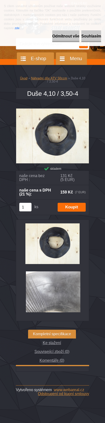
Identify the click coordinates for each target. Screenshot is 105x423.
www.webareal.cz (69, 390)
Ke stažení (52, 343)
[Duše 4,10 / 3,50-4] (52, 110)
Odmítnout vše (65, 36)
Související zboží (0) (51, 352)
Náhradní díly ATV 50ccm (49, 78)
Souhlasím (91, 36)
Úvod (23, 78)
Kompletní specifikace (52, 334)
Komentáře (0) (52, 360)
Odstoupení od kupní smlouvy (63, 394)
